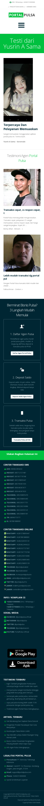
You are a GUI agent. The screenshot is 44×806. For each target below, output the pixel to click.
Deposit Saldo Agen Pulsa (22, 397)
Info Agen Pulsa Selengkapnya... (18, 747)
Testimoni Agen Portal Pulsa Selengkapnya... (23, 709)
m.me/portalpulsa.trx (19, 574)
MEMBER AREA (31, 7)
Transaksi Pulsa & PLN (22, 440)
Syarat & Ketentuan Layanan (17, 780)
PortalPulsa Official (22, 632)
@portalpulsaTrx (17, 582)
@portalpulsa (22, 620)
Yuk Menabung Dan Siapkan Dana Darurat (22, 721)
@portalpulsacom (22, 628)
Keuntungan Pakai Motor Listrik (18, 731)
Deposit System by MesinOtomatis (29, 800)
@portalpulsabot (17, 567)
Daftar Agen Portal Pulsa (22, 353)
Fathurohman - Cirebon (12, 289)
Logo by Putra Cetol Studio (31, 803)
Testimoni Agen (22, 158)
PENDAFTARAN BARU (17, 7)
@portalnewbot (17, 571)
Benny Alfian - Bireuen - (12, 229)
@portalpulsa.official (23, 617)
